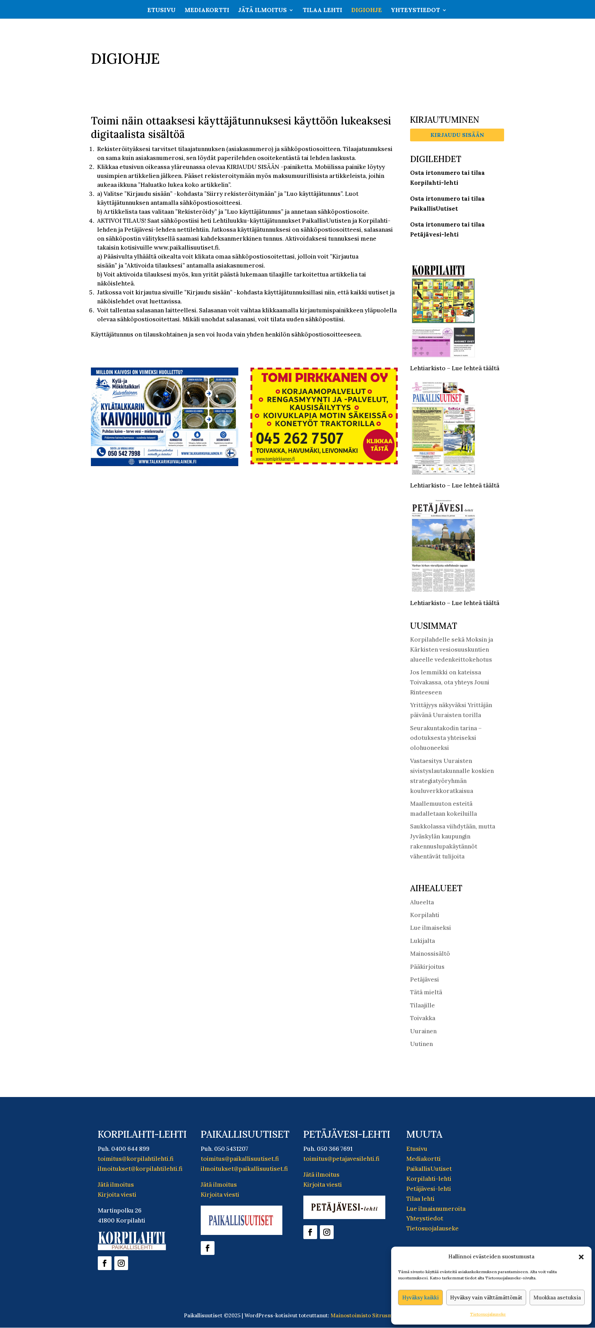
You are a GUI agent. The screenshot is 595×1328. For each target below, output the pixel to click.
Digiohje (366, 11)
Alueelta (422, 902)
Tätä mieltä (426, 992)
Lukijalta (422, 941)
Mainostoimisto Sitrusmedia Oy (371, 1315)
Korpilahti (424, 915)
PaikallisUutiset (429, 1169)
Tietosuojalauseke (488, 1314)
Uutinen (421, 1044)
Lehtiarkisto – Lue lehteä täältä (454, 368)
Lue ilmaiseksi (430, 928)
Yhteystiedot (415, 11)
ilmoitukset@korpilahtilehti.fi (140, 1169)
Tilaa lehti (322, 11)
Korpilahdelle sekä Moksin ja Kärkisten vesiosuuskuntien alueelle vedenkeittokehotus (451, 649)
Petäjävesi (424, 979)
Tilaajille (422, 1005)
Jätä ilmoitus (262, 11)
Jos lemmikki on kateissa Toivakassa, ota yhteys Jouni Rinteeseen (449, 682)
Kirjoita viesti (117, 1194)
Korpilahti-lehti (428, 1179)
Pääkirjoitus (427, 966)
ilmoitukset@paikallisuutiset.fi (244, 1169)
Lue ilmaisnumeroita (436, 1209)
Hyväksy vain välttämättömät (486, 1297)
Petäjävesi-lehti (428, 1189)
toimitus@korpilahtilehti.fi (136, 1159)
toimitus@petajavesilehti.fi (341, 1159)
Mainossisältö (430, 953)
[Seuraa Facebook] (105, 1263)
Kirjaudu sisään (457, 134)
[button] (581, 1257)
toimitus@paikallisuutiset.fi (240, 1159)
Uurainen (423, 1031)
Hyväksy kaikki (420, 1297)
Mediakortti (207, 11)
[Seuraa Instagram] (121, 1263)
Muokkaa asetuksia (557, 1297)
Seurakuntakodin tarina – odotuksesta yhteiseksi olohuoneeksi (446, 738)
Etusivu (161, 11)
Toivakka (422, 1018)
